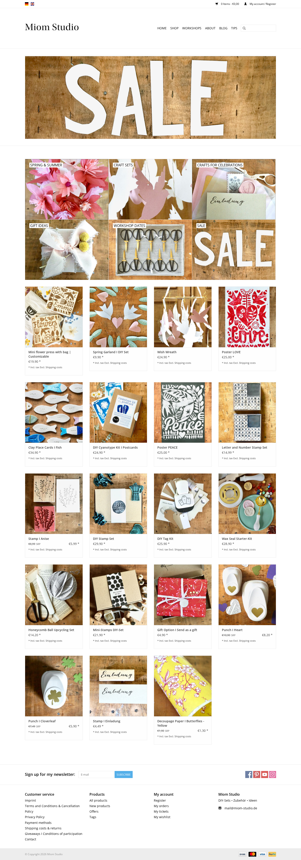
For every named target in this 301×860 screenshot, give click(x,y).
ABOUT (210, 28)
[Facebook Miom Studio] (248, 774)
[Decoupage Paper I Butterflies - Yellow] (183, 686)
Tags (92, 817)
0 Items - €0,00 (230, 4)
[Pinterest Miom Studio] (256, 774)
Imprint (30, 800)
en (32, 4)
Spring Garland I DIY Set (111, 352)
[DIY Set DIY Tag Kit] (183, 503)
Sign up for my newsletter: (50, 774)
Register (160, 800)
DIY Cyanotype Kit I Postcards (115, 447)
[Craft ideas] (64, 28)
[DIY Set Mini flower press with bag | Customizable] (54, 316)
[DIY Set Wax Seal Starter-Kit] (247, 503)
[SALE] (150, 97)
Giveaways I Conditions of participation (53, 834)
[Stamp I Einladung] (118, 686)
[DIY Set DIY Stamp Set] (118, 503)
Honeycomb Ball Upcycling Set (51, 630)
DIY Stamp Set (103, 539)
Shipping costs (54, 367)
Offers (93, 811)
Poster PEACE (167, 447)
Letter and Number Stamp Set (244, 447)
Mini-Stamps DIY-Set (108, 630)
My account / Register (262, 4)
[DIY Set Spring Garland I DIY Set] (118, 316)
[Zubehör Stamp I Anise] (54, 503)
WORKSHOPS (191, 28)
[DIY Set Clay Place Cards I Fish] (54, 412)
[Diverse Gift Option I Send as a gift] (183, 594)
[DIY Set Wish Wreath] (183, 316)
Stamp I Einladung (106, 721)
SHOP (174, 28)
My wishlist (162, 817)
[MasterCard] (252, 854)
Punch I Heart (232, 630)
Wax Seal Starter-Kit (237, 539)
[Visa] (262, 854)
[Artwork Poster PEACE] (183, 412)
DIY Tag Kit (165, 539)
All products (98, 800)
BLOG (223, 28)
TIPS (234, 28)
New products (99, 806)
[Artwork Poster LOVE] (247, 316)
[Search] (244, 28)
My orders (161, 806)
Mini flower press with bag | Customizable (49, 354)
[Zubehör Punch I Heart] (247, 594)
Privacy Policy (35, 817)
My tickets (161, 811)
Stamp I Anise (38, 539)
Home (162, 28)
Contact (30, 839)
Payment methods (38, 823)
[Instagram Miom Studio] (272, 774)
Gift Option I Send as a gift (177, 630)
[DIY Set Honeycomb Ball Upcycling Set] (54, 594)
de (26, 4)
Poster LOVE (231, 352)
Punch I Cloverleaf (42, 721)
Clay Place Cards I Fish (45, 447)
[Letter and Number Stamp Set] (247, 412)
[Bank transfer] (242, 854)
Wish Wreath (167, 352)
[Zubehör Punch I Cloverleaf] (54, 686)
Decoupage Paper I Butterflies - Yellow (180, 723)
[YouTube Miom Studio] (264, 774)
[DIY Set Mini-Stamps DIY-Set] (118, 594)
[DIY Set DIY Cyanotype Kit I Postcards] (118, 412)
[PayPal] (271, 854)
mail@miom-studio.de (241, 808)
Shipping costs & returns (43, 828)
